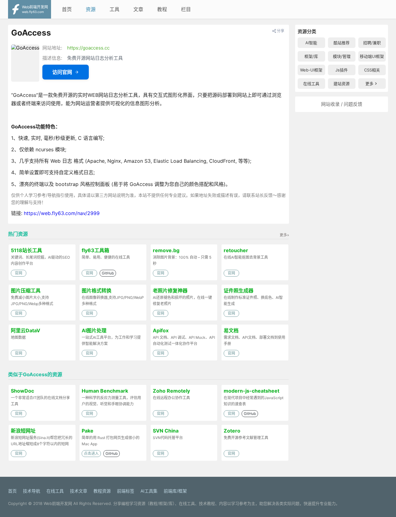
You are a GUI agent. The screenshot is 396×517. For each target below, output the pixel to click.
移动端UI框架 (372, 56)
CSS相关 (372, 69)
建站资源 (342, 83)
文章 (138, 9)
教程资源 (102, 490)
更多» (284, 235)
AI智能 (311, 42)
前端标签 (125, 490)
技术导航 (31, 490)
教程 (162, 9)
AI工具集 (148, 490)
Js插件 (341, 69)
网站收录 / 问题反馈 (341, 104)
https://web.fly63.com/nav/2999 (62, 213)
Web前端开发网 (58, 503)
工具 (114, 9)
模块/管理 (342, 56)
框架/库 (311, 56)
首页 (67, 9)
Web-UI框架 (311, 69)
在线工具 (311, 83)
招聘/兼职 (372, 42)
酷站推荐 (342, 42)
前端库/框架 (175, 490)
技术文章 (78, 490)
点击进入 (91, 453)
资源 (91, 9)
